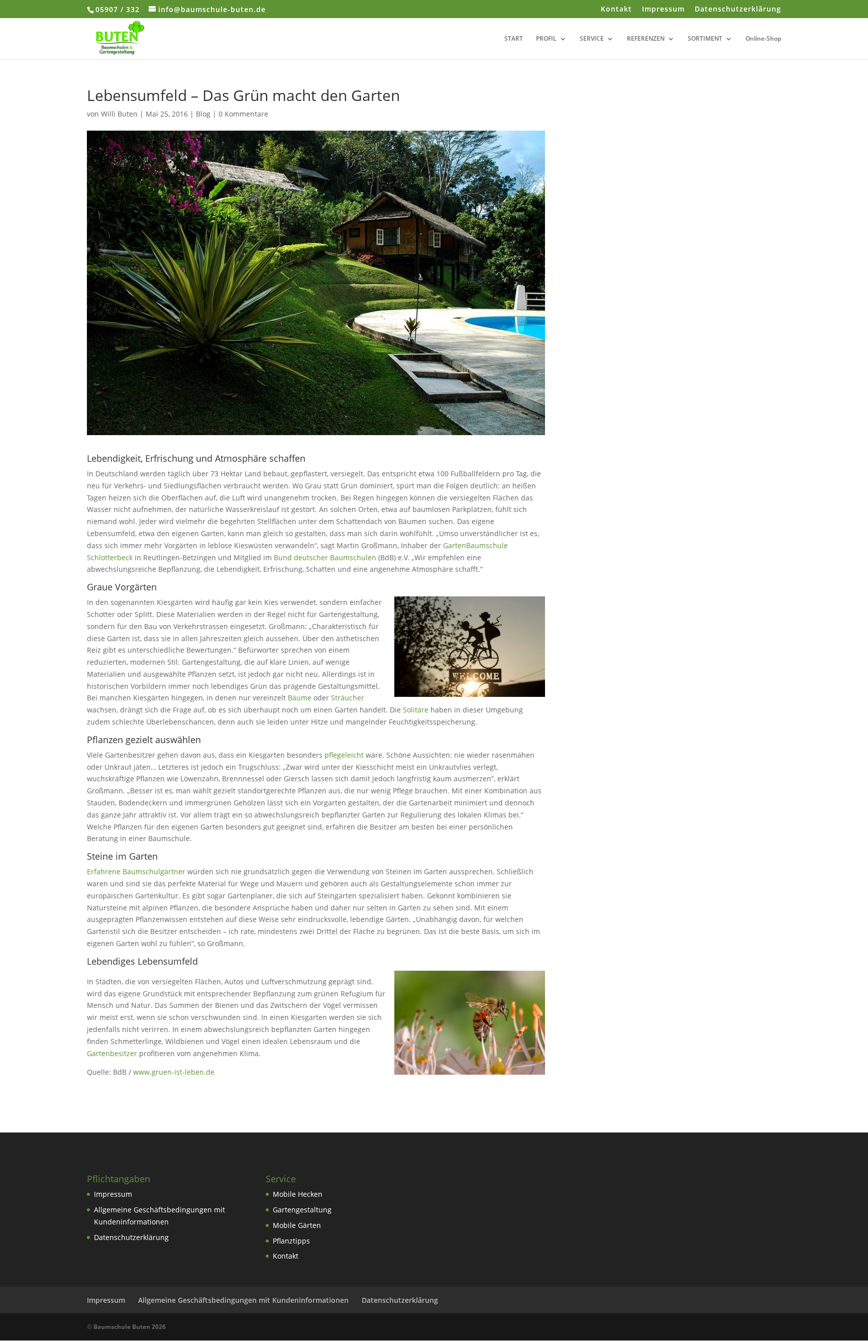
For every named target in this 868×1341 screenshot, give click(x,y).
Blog (203, 114)
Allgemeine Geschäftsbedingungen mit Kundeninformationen (243, 1300)
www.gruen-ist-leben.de (173, 1072)
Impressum (663, 10)
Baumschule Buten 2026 (129, 1326)
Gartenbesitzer (113, 1053)
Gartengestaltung (302, 1209)
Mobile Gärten (297, 1225)
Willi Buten (119, 114)
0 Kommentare (243, 114)
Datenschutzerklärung (738, 10)
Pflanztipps (291, 1241)
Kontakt (616, 10)
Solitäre (415, 709)
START (513, 39)
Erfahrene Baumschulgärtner (136, 871)
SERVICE (592, 39)
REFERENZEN (646, 39)
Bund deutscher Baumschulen (325, 557)
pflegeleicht (344, 755)
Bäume (299, 697)
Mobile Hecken (297, 1194)
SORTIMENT (705, 39)
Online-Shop (763, 39)
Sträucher (347, 697)
